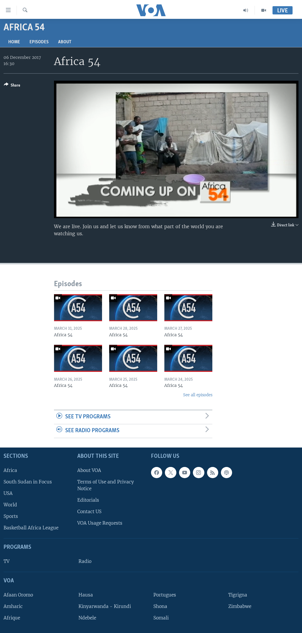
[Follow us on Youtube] (184, 472)
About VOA (89, 470)
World (10, 505)
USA (8, 493)
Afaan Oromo (18, 594)
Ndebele (87, 618)
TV (6, 561)
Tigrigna (237, 594)
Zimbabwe (239, 606)
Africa (10, 470)
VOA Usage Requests (99, 523)
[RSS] (212, 472)
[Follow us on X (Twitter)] (170, 472)
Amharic (13, 606)
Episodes (39, 42)
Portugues (164, 594)
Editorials (88, 500)
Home (14, 42)
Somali (161, 618)
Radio (84, 561)
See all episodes (197, 394)
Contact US (89, 511)
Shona (160, 606)
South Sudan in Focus (28, 481)
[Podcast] (226, 472)
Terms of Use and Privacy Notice (105, 485)
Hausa (85, 594)
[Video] (264, 10)
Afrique (12, 618)
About (64, 42)
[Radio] (246, 10)
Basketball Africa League (31, 528)
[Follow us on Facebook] (156, 472)
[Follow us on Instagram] (198, 472)
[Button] (12, 86)
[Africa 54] (78, 307)
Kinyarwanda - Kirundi (104, 606)
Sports (11, 516)
